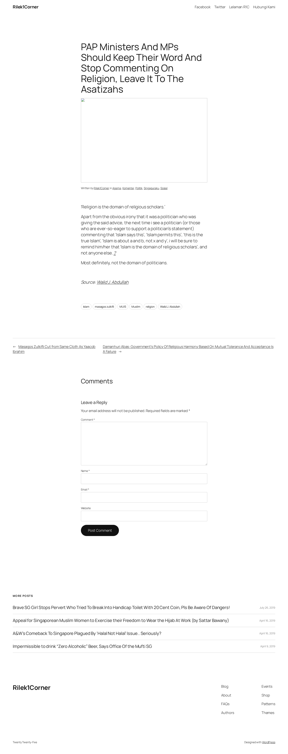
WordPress (268, 742)
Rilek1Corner (25, 7)
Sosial (164, 188)
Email (85, 489)
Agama (116, 188)
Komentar (128, 188)
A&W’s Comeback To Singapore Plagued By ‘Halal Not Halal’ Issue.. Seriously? (87, 633)
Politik (138, 188)
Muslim (135, 306)
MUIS (123, 306)
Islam (86, 306)
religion (150, 306)
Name (85, 471)
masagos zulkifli (104, 306)
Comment (88, 419)
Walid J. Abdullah (113, 282)
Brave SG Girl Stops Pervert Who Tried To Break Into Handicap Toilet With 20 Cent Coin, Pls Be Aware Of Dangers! (121, 607)
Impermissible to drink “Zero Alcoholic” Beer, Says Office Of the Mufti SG (82, 646)
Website (86, 508)
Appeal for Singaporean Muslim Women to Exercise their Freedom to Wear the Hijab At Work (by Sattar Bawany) (121, 620)
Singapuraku (151, 188)
